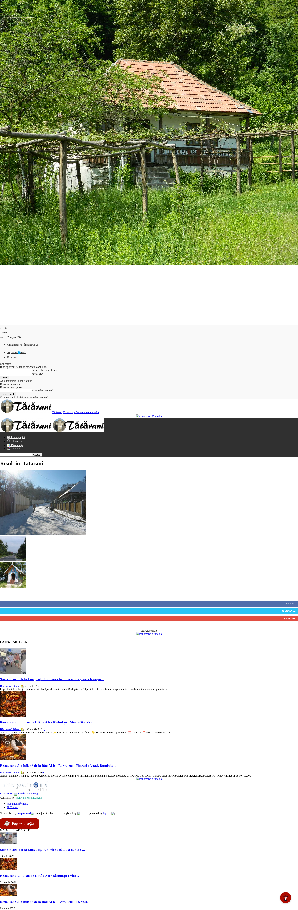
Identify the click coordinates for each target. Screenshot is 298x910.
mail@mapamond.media (29, 797)
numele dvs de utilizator (45, 370)
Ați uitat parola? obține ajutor (16, 380)
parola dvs (37, 373)
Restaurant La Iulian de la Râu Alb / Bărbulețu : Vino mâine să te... (48, 722)
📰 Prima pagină (16, 437)
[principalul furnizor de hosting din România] (58, 813)
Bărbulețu (5, 686)
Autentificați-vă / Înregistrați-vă (22, 345)
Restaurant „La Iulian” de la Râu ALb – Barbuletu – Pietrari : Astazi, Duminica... (58, 765)
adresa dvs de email (42, 390)
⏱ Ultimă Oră (15, 441)
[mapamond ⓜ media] (149, 633)
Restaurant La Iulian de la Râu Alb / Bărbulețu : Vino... (39, 875)
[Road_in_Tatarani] (43, 533)
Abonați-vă (290, 618)
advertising (19, 793)
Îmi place (291, 603)
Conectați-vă (289, 611)
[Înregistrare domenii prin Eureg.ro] (82, 813)
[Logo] (26, 431)
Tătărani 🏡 (17, 686)
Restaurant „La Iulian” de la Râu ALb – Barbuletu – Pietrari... (45, 902)
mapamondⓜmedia (17, 803)
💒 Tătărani (13, 448)
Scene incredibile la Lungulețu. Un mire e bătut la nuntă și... (42, 849)
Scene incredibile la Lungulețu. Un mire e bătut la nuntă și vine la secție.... (52, 679)
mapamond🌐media (16, 352)
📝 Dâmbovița (15, 445)
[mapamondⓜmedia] (149, 416)
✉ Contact (12, 357)
